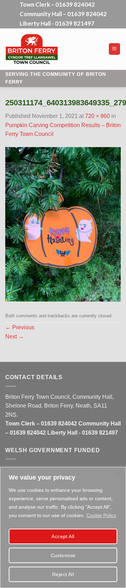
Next (14, 336)
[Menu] (114, 49)
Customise (63, 555)
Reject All (63, 574)
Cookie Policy (101, 515)
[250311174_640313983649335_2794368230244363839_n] (63, 224)
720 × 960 (97, 116)
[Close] (118, 473)
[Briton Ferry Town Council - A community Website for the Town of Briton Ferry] (54, 49)
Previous (19, 327)
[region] (63, 527)
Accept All (62, 536)
